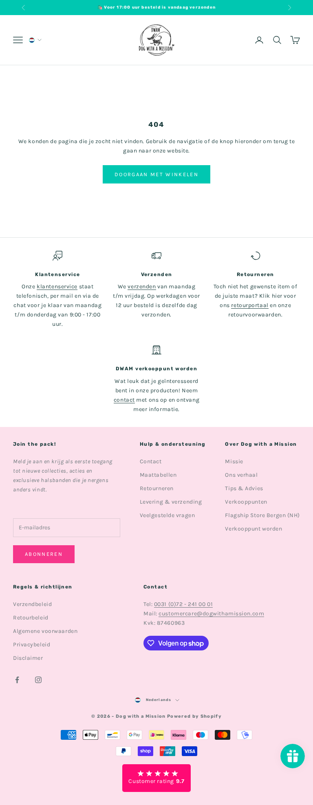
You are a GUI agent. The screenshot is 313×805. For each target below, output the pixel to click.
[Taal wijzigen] (35, 40)
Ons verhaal (241, 474)
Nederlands (158, 700)
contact (124, 399)
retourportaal (249, 305)
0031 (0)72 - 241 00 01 (183, 604)
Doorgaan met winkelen (156, 174)
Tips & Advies (244, 488)
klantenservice (57, 286)
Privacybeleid (31, 644)
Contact (151, 461)
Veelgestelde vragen (167, 515)
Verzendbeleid (32, 604)
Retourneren (157, 488)
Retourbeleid (30, 617)
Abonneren (44, 554)
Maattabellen (158, 474)
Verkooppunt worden (253, 528)
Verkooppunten (246, 501)
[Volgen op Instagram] (38, 680)
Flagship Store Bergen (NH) (262, 515)
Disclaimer (28, 658)
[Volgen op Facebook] (17, 680)
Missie (234, 461)
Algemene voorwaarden (45, 631)
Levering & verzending (171, 501)
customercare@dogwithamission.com (211, 613)
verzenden (142, 286)
